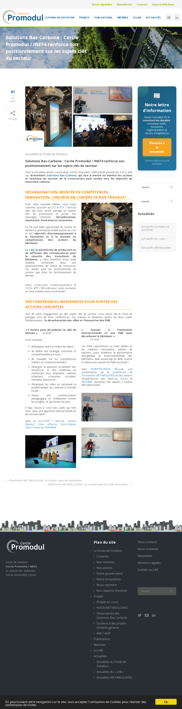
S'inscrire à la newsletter (157, 147)
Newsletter (124, 4)
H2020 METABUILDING (112, 608)
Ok (166, 702)
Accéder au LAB (148, 570)
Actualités (153, 17)
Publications (103, 17)
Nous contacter (148, 549)
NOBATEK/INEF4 (100, 369)
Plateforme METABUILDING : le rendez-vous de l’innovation (45, 480)
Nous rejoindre (102, 4)
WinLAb (71, 207)
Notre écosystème (109, 579)
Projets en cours (107, 602)
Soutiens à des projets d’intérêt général (111, 625)
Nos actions (104, 568)
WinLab (59, 421)
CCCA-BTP (58, 207)
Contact (142, 4)
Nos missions (105, 562)
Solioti (123, 378)
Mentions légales (149, 563)
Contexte (103, 556)
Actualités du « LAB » (153, 238)
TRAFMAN (50, 427)
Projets (84, 17)
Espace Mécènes (163, 4)
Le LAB (137, 17)
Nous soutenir (147, 542)
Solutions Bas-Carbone (61, 175)
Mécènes (122, 17)
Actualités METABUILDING (156, 247)
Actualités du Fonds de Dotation (46, 154)
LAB (73, 230)
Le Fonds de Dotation (59, 17)
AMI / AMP (104, 633)
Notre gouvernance (110, 573)
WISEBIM (86, 381)
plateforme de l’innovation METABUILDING (106, 373)
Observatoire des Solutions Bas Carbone (112, 615)
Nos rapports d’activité (112, 591)
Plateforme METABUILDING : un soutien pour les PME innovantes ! (88, 484)
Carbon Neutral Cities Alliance (50, 422)
